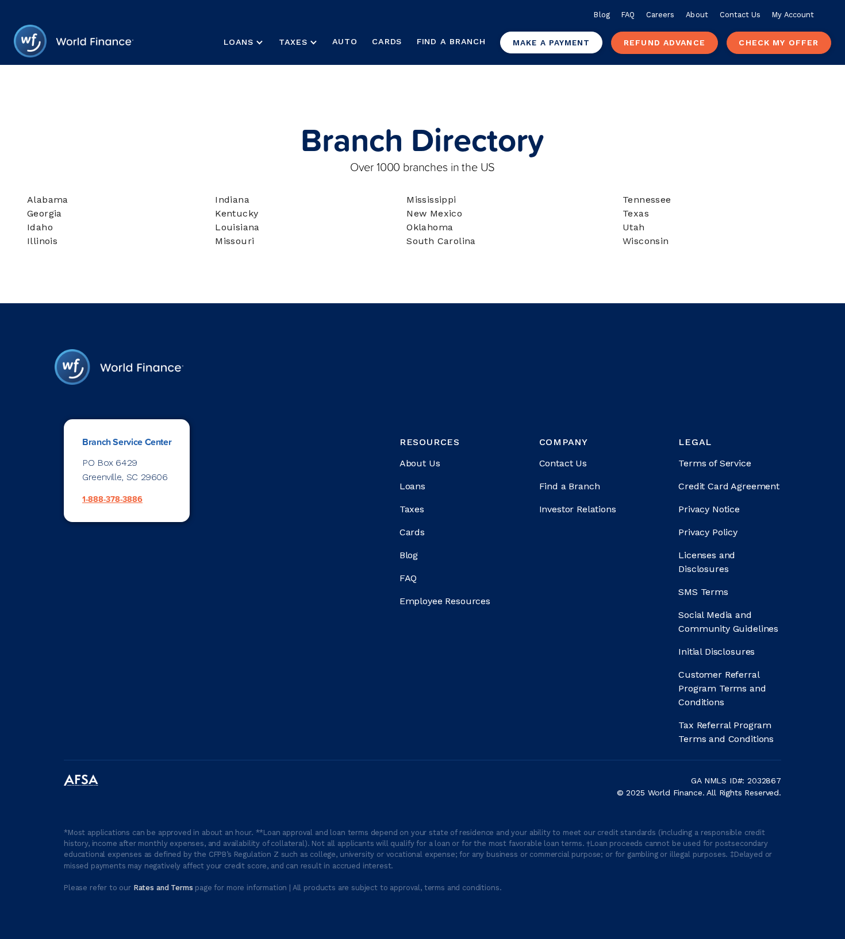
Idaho (40, 227)
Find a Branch (451, 41)
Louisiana (237, 227)
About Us (420, 463)
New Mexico (434, 213)
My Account (793, 14)
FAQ (628, 14)
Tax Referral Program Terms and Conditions (726, 732)
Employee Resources (445, 601)
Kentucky (236, 213)
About (697, 14)
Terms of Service (714, 463)
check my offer (779, 42)
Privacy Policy (708, 532)
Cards (387, 41)
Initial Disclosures (716, 651)
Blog (601, 14)
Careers (660, 14)
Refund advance (664, 42)
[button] (243, 42)
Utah (634, 227)
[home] (73, 42)
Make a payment (551, 42)
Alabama (47, 199)
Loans (412, 486)
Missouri (234, 240)
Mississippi (431, 199)
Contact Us (740, 14)
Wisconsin (646, 240)
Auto (345, 41)
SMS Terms (703, 591)
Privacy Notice (709, 509)
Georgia (44, 213)
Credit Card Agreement (728, 486)
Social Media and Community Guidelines (728, 621)
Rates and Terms (164, 887)
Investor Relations (577, 509)
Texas (636, 213)
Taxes (293, 42)
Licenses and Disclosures (706, 562)
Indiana (232, 199)
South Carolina (441, 240)
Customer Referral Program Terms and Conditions (722, 688)
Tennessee (647, 199)
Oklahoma (429, 227)
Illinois (42, 240)
